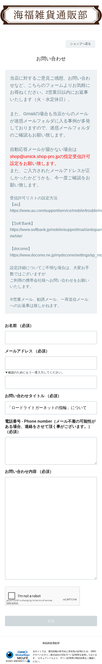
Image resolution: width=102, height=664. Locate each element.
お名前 (11, 325)
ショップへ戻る (80, 44)
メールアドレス (19, 351)
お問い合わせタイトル (25, 396)
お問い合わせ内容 (21, 471)
